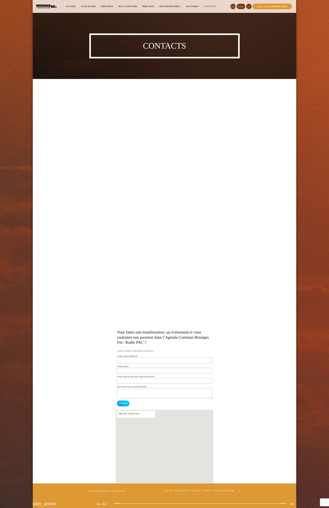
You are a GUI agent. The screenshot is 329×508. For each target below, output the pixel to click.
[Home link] (46, 6)
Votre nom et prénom (127, 356)
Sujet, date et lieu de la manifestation (135, 377)
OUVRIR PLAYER (272, 6)
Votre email (123, 366)
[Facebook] (239, 491)
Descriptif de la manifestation (132, 387)
